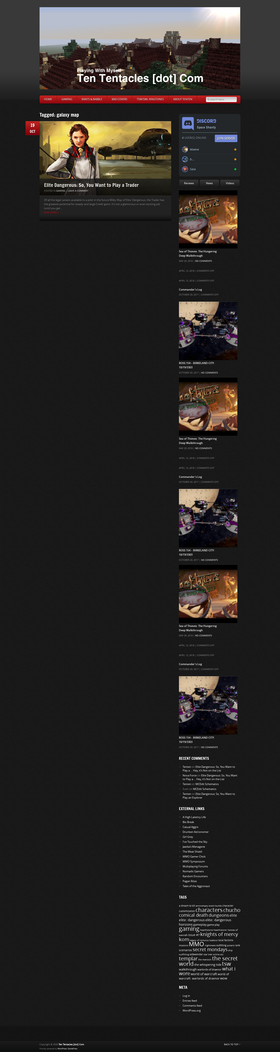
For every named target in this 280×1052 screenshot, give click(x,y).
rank (237, 945)
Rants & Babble (92, 99)
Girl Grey (188, 836)
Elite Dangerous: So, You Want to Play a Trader (91, 185)
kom (184, 939)
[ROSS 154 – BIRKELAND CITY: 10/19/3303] (208, 310)
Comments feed (192, 1005)
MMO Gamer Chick (194, 856)
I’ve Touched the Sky (195, 841)
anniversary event (205, 906)
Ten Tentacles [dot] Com (71, 1044)
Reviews (189, 183)
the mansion (205, 959)
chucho (231, 910)
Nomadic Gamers (193, 871)
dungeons (219, 915)
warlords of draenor (209, 969)
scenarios (185, 950)
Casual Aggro (190, 827)
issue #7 (194, 935)
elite (233, 915)
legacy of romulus (199, 940)
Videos (230, 183)
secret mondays (210, 949)
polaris (230, 945)
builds (218, 905)
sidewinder (196, 954)
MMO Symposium (194, 861)
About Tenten (182, 99)
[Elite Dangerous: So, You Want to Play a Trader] (105, 158)
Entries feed (190, 1000)
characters (209, 910)
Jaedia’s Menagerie (194, 846)
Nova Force (190, 775)
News (209, 183)
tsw (226, 964)
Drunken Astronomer (196, 832)
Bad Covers (119, 99)
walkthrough (188, 969)
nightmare (210, 945)
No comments (203, 261)
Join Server (226, 138)
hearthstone (206, 930)
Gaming (66, 99)
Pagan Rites (190, 881)
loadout (213, 940)
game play (213, 924)
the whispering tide (207, 965)
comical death (193, 915)
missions (183, 945)
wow (223, 978)
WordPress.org (192, 1010)
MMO (196, 944)
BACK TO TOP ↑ (232, 1044)
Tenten (187, 766)
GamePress (72, 1049)
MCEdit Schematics (207, 784)
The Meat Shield (192, 851)
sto (221, 954)
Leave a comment (78, 191)
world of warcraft (204, 974)
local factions (225, 940)
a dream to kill (187, 905)
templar (188, 959)
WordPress (62, 1049)
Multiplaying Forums (195, 866)
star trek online (212, 954)
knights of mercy (219, 934)
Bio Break (188, 822)
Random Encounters (195, 876)
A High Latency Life (194, 817)
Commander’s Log (190, 289)
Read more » (51, 212)
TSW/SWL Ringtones (150, 99)
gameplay (200, 925)
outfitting (221, 945)
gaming (189, 928)
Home (48, 99)
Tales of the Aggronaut (196, 886)
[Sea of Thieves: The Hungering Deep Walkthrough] (208, 198)
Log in (186, 995)
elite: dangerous (192, 920)
